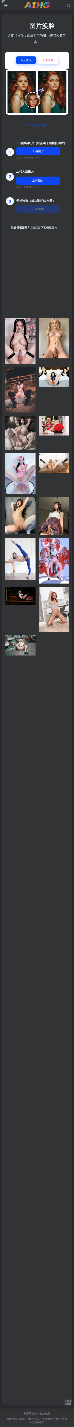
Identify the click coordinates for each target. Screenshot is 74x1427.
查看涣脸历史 (37, 125)
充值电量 (45, 1413)
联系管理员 (30, 1413)
